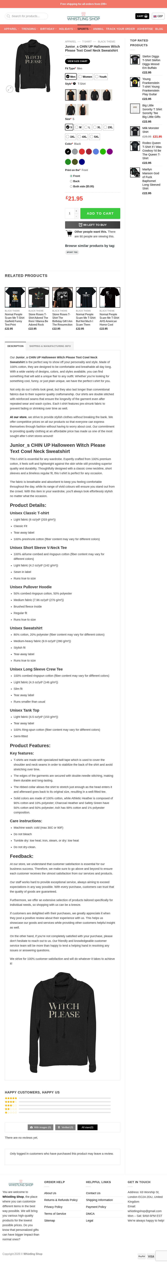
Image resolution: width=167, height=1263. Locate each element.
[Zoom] (9, 89)
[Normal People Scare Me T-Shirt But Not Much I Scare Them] (86, 297)
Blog (159, 28)
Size (68, 118)
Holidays (66, 28)
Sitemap (49, 1220)
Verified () (67, 1127)
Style (70, 83)
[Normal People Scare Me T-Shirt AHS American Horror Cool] (110, 297)
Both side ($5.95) (83, 186)
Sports (83, 28)
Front (76, 175)
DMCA (90, 1213)
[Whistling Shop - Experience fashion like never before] (83, 16)
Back (76, 181)
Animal (98, 28)
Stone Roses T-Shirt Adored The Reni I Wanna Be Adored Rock (38, 319)
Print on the (72, 170)
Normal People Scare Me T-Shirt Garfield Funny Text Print (14, 319)
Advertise (145, 28)
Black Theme (106, 41)
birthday (47, 28)
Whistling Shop (13, 1196)
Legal (89, 1220)
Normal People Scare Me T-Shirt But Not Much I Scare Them (85, 319)
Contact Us (93, 1193)
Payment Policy (96, 1206)
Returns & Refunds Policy (61, 1200)
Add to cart (100, 213)
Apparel (10, 28)
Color (69, 143)
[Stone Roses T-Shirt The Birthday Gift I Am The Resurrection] (63, 297)
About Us (50, 1193)
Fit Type (70, 68)
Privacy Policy (53, 1206)
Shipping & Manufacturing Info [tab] (50, 346)
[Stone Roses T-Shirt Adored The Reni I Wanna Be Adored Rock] (39, 297)
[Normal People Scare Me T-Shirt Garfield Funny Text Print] (15, 297)
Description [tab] (15, 346)
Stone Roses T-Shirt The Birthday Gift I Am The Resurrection (62, 319)
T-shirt (87, 41)
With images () (42, 1127)
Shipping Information (99, 1200)
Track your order (120, 28)
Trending (29, 28)
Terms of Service (55, 1213)
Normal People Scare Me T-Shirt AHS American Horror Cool (109, 319)
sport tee (72, 252)
